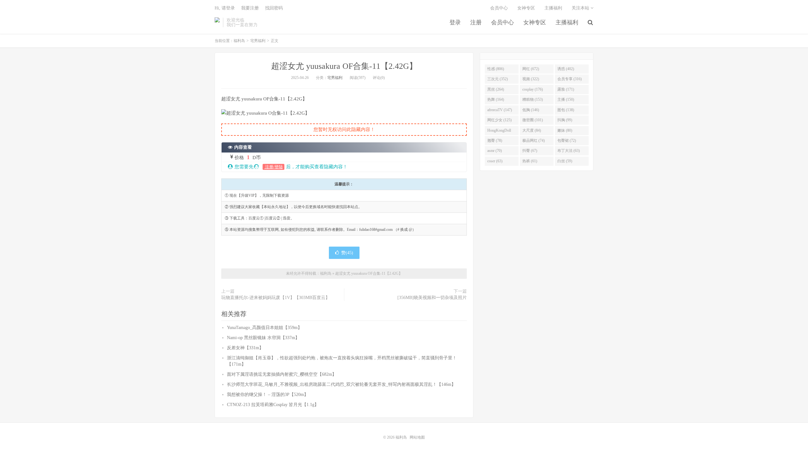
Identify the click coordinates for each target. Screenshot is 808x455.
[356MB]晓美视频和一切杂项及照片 (432, 297)
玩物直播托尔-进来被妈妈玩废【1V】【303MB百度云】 (275, 297)
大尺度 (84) (531, 130)
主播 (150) (565, 99)
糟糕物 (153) (532, 99)
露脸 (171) (565, 89)
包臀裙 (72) (566, 140)
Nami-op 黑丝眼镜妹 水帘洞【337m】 (263, 337)
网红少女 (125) (499, 120)
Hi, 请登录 (225, 8)
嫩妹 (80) (564, 130)
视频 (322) (530, 79)
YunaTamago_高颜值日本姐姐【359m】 (264, 327)
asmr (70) (494, 150)
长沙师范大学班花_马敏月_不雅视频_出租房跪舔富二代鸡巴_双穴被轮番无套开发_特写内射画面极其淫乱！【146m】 (341, 384)
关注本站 (581, 8)
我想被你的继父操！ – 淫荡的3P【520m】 (267, 394)
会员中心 (502, 22)
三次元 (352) (497, 79)
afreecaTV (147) (499, 110)
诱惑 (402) (565, 69)
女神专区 (534, 22)
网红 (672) (530, 69)
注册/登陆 (273, 167)
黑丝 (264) (495, 89)
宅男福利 (257, 41)
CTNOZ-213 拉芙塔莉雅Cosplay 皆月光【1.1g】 (273, 404)
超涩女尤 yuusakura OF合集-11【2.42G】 (344, 66)
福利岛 (217, 22)
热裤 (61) (529, 161)
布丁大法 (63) (568, 150)
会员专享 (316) (569, 79)
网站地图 (417, 437)
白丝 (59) (564, 161)
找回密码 (274, 8)
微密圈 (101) (532, 120)
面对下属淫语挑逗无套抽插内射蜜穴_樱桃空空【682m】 (281, 374)
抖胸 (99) (564, 120)
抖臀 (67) (529, 150)
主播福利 (567, 22)
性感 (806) (495, 69)
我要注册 (250, 8)
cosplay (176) (532, 89)
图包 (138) (565, 110)
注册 (476, 22)
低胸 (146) (530, 110)
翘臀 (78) (494, 140)
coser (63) (494, 161)
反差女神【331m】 (245, 347)
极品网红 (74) (533, 140)
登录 (455, 22)
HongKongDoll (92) (499, 131)
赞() (347, 252)
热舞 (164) (495, 99)
